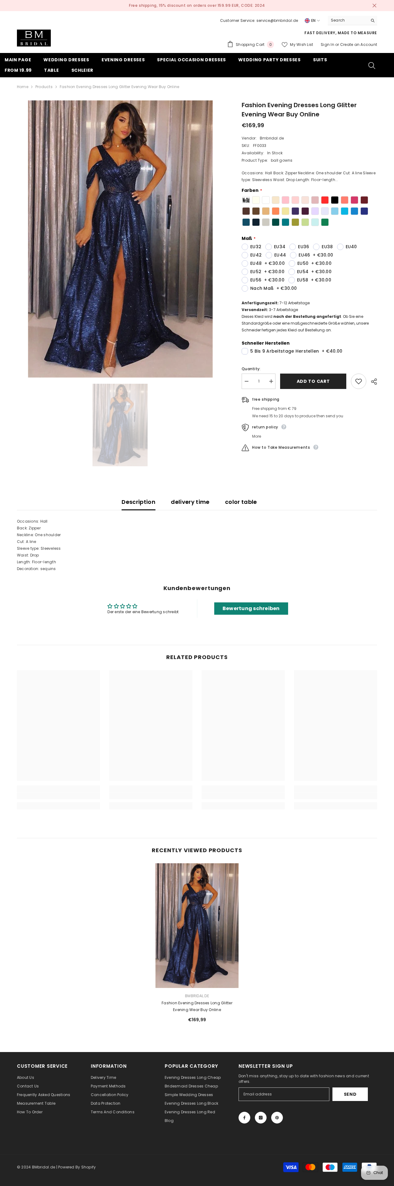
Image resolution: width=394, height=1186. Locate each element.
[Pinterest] (277, 1117)
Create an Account (358, 44)
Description (138, 502)
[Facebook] (244, 1117)
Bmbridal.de (272, 138)
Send (350, 1094)
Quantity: (251, 368)
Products (44, 86)
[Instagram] (261, 1117)
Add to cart (314, 381)
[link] (58, 795)
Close (374, 5)
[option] (197, 5)
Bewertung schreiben (251, 608)
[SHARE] (371, 381)
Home (22, 86)
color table (241, 502)
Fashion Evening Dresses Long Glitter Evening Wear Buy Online (197, 1006)
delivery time (190, 502)
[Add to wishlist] (358, 381)
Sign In (328, 44)
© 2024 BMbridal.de (36, 1167)
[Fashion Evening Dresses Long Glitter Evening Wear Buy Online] (197, 925)
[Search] (352, 20)
